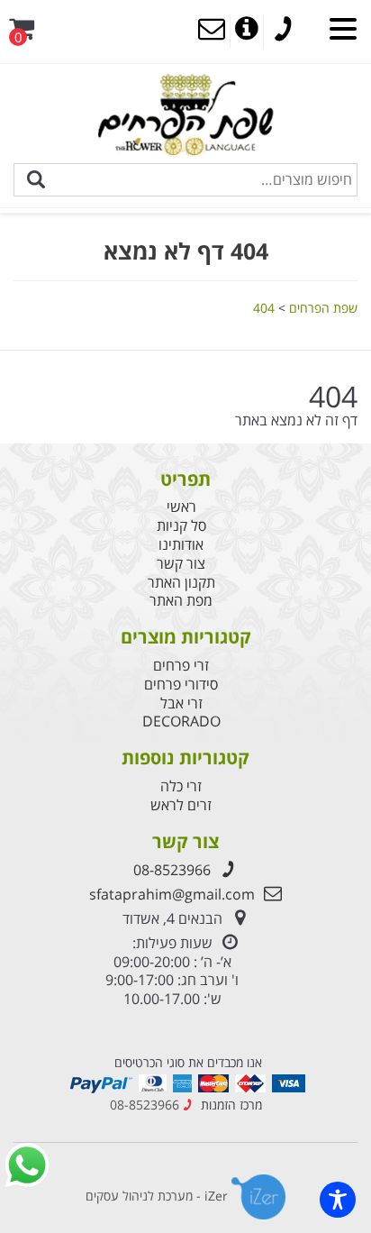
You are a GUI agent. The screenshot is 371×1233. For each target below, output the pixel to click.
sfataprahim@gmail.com (172, 894)
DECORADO (181, 721)
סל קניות (181, 525)
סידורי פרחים (181, 684)
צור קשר (181, 563)
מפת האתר (181, 600)
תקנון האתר (181, 582)
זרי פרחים (181, 665)
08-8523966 (172, 870)
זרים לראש (181, 805)
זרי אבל (181, 703)
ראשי (181, 507)
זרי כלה (181, 786)
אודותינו (181, 544)
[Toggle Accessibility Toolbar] (337, 1199)
